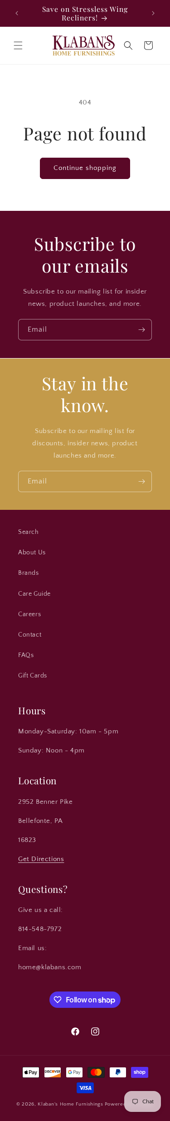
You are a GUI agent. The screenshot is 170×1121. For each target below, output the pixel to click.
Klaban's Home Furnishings (70, 1104)
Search (28, 532)
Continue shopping (85, 168)
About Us (32, 552)
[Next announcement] (153, 13)
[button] (18, 45)
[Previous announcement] (17, 13)
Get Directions (41, 859)
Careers (29, 614)
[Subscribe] (141, 329)
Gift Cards (32, 675)
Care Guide (34, 594)
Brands (28, 573)
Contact (29, 634)
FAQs (26, 655)
